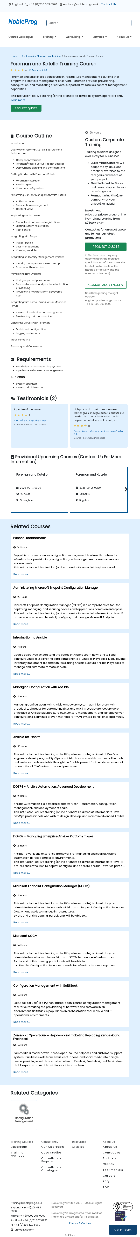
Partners (110, 1158)
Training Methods (17, 1154)
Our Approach (52, 1147)
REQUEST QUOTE (26, 108)
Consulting (73, 37)
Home (15, 56)
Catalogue (19, 1147)
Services (99, 37)
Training (48, 37)
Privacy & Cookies (80, 1223)
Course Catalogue (21, 37)
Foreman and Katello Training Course (83, 56)
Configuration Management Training (41, 56)
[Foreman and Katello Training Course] (26, 21)
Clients (108, 1164)
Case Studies (51, 1153)
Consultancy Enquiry (51, 1160)
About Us (123, 37)
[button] (125, 489)
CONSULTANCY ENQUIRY (105, 285)
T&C (106, 1187)
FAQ (106, 1181)
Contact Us (108, 4)
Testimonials (113, 1170)
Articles (78, 1147)
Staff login (70, 1235)
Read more (18, 100)
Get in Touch (122, 1230)
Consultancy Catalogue (51, 1168)
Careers (109, 1176)
